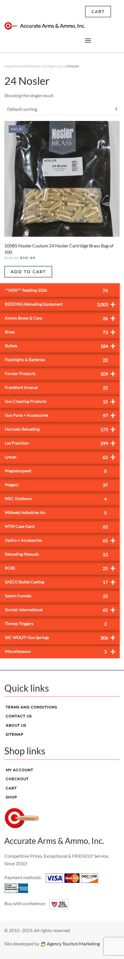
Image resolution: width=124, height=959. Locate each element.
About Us (16, 725)
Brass (19, 66)
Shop (11, 797)
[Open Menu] (88, 40)
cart (98, 11)
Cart (11, 788)
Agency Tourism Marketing (73, 943)
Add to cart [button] (28, 271)
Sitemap (15, 734)
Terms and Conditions (31, 707)
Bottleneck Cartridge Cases (44, 66)
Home (8, 66)
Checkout (17, 779)
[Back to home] (44, 26)
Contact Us (19, 716)
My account (19, 770)
